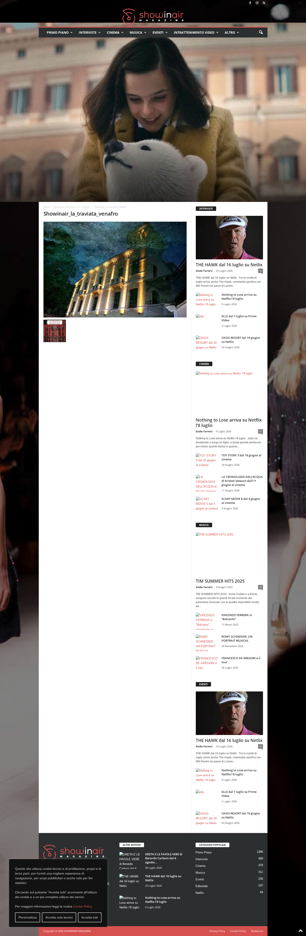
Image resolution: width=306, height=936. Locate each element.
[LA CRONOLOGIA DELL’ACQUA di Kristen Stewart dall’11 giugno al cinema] (207, 483)
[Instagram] (257, 3)
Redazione (257, 931)
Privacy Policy (217, 931)
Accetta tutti (89, 917)
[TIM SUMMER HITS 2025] (229, 554)
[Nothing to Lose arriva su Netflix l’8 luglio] (207, 301)
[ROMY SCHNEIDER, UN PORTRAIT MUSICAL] (207, 642)
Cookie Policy (82, 906)
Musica (136, 32)
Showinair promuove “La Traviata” (72, 206)
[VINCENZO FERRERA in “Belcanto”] (207, 621)
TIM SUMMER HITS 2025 (220, 581)
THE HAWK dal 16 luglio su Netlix (229, 265)
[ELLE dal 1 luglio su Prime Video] (207, 322)
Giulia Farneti (204, 270)
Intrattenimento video (194, 32)
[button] (261, 32)
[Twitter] (264, 3)
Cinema (113, 32)
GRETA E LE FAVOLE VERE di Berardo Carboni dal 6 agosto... (163, 858)
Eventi (158, 32)
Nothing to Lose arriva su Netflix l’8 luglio (239, 297)
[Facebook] (250, 3)
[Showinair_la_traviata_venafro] (115, 269)
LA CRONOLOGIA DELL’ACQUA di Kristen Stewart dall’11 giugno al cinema (242, 481)
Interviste (88, 32)
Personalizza (28, 917)
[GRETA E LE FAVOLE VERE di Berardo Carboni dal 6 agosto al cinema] (130, 860)
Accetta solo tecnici (59, 917)
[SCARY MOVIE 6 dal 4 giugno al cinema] (207, 505)
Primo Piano (58, 32)
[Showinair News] (153, 17)
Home (46, 206)
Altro (230, 32)
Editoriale (202, 886)
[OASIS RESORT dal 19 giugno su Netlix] (207, 344)
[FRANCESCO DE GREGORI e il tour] (207, 664)
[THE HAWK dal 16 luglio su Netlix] (229, 237)
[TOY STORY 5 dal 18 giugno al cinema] (207, 461)
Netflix (200, 892)
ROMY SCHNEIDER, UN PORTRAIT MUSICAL (237, 638)
